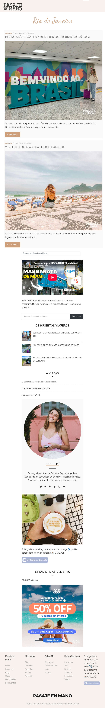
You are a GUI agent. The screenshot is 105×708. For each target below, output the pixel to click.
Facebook (68, 676)
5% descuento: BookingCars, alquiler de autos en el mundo (57, 359)
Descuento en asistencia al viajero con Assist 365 (57, 334)
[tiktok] (55, 487)
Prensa (48, 672)
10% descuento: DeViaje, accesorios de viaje (56, 345)
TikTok (66, 666)
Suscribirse (76, 316)
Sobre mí (9, 669)
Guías (7, 676)
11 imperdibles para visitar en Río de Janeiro (34, 147)
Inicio (7, 666)
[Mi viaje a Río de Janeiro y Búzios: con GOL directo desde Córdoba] (53, 80)
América (8, 33)
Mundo (28, 672)
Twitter (67, 679)
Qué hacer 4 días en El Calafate (36, 388)
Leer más (12, 135)
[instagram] (59, 487)
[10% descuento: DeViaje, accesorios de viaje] (26, 348)
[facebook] (41, 487)
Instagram (68, 662)
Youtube (68, 672)
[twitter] (45, 487)
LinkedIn (68, 669)
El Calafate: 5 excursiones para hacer (39, 382)
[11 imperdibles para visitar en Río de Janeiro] (53, 190)
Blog (7, 672)
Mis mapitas (10, 679)
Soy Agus (49, 662)
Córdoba (28, 666)
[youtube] (64, 487)
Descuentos (10, 683)
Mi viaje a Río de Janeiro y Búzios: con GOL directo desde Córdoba (47, 36)
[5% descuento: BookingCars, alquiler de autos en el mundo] (26, 361)
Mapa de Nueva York (31, 395)
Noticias (28, 676)
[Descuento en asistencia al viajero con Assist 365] (26, 336)
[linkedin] (50, 487)
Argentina (29, 669)
